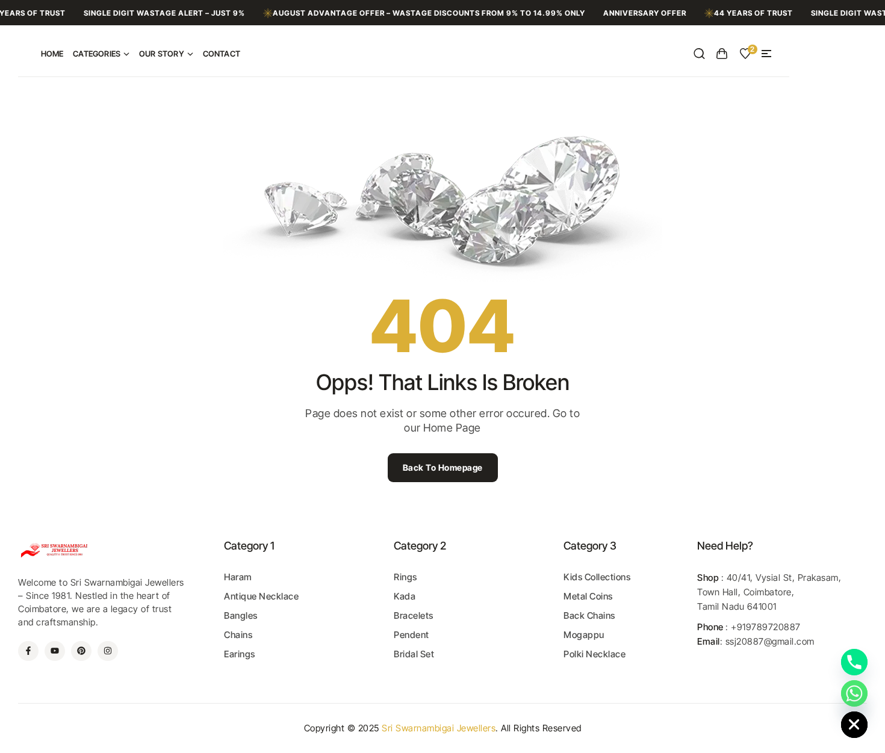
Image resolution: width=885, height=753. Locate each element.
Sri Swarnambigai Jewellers (438, 728)
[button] (766, 53)
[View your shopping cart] (722, 53)
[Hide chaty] (854, 724)
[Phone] (854, 662)
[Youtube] (55, 651)
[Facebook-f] (28, 651)
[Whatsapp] (854, 693)
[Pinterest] (81, 651)
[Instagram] (108, 651)
